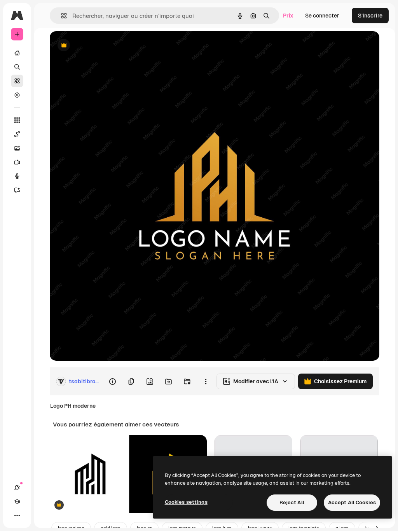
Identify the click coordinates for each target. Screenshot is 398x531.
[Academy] (17, 501)
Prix (288, 15)
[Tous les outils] (17, 120)
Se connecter (322, 15)
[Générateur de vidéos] (17, 162)
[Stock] (17, 81)
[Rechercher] (17, 67)
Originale (101, 45)
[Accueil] (17, 53)
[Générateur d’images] (17, 148)
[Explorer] (17, 95)
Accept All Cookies (352, 502)
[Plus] (17, 515)
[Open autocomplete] (61, 16)
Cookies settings (186, 502)
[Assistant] (17, 190)
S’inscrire (370, 15)
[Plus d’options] (205, 381)
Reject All (291, 502)
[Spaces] (17, 134)
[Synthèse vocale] (17, 176)
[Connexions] (17, 487)
